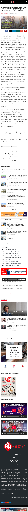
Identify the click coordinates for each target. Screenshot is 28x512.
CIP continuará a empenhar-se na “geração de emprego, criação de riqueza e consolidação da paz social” (17, 184)
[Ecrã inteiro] (25, 416)
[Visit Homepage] (14, 2)
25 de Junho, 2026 (11, 186)
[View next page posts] (15, 331)
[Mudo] (21, 279)
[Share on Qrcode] (25, 31)
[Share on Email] (21, 31)
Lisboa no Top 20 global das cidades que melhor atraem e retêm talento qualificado (17, 204)
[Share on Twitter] (10, 31)
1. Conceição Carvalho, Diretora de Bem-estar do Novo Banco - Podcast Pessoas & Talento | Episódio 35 (13, 284)
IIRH (6, 13)
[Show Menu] (1, 2)
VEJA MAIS (14, 209)
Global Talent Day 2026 (10, 249)
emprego (8, 146)
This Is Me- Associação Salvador (12, 261)
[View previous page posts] (13, 331)
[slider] (24, 279)
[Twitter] (2, 502)
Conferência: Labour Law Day (11, 253)
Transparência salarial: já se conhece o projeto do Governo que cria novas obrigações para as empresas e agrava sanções (15, 224)
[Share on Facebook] (6, 31)
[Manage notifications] (25, 510)
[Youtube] (6, 502)
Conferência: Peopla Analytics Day (13, 265)
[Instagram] (8, 502)
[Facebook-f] (4, 502)
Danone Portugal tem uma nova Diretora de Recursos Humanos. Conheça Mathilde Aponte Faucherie (16, 320)
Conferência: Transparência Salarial (13, 257)
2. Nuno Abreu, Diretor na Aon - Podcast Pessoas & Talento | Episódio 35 (13, 285)
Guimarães (13, 146)
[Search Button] (26, 2)
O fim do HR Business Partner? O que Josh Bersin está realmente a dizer (17, 232)
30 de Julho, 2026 (11, 328)
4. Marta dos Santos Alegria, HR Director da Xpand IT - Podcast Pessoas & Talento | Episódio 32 (13, 288)
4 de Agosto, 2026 (11, 322)
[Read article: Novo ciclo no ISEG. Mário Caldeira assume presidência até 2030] (3, 327)
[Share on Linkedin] (14, 31)
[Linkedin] (10, 502)
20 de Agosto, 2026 (6, 172)
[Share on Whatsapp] (18, 31)
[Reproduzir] (3, 279)
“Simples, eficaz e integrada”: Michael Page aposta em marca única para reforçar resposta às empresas (17, 177)
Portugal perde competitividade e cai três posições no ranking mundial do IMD (16, 190)
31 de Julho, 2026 (11, 179)
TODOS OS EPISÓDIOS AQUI (9, 294)
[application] (14, 279)
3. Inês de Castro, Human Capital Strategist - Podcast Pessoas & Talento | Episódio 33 (13, 287)
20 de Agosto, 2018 (13, 13)
